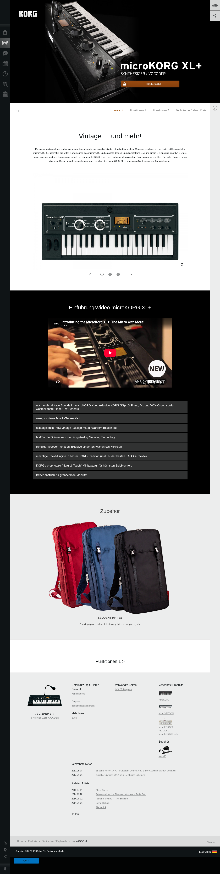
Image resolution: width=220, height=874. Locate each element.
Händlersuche (6, 84)
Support (6, 74)
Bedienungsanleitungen (83, 705)
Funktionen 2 (161, 110)
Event (74, 717)
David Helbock (103, 803)
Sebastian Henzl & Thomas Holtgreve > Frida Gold (121, 794)
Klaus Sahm (102, 790)
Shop (6, 94)
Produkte (6, 43)
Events (6, 64)
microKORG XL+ (80, 841)
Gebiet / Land (6, 850)
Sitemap (211, 842)
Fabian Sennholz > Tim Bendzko (112, 798)
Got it (26, 860)
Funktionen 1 (138, 110)
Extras (6, 53)
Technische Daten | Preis (191, 110)
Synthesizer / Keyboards (54, 841)
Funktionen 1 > (110, 661)
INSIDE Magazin (123, 689)
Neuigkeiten (6, 843)
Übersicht (117, 110)
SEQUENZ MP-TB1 (110, 617)
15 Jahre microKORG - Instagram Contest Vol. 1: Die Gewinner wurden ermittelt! (136, 770)
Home (6, 32)
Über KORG (6, 869)
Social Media (6, 856)
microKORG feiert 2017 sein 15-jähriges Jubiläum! (121, 775)
